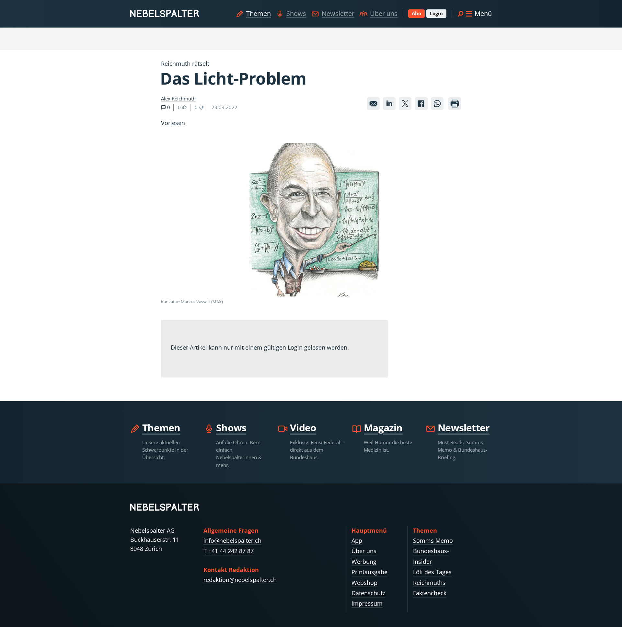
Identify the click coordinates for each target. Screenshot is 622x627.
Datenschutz (368, 593)
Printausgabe (369, 572)
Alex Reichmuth (178, 98)
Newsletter (338, 13)
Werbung (363, 561)
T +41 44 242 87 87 (228, 551)
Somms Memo (433, 540)
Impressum (367, 603)
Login (436, 13)
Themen (258, 13)
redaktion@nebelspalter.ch (240, 580)
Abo (416, 13)
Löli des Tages (432, 572)
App (356, 540)
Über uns (383, 13)
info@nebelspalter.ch (232, 540)
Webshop (364, 582)
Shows (296, 13)
